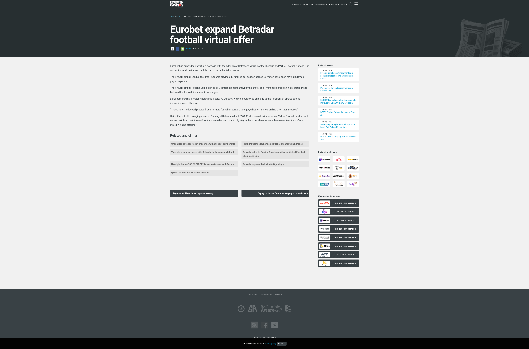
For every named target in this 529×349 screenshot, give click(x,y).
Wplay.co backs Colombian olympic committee (282, 193)
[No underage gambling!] (241, 308)
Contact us (252, 295)
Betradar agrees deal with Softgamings (263, 164)
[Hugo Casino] (353, 175)
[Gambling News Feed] (254, 325)
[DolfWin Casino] (324, 184)
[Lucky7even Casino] (353, 184)
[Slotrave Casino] (324, 159)
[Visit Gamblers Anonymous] (252, 308)
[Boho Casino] (339, 184)
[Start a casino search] (350, 4)
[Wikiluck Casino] (339, 167)
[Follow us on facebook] (264, 325)
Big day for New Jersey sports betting (193, 193)
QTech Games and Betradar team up (190, 172)
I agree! (281, 344)
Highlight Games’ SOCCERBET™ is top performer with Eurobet (203, 164)
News (344, 4)
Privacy (278, 295)
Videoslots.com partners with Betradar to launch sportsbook (202, 152)
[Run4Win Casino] (324, 167)
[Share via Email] (182, 49)
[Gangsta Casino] (353, 167)
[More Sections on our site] (356, 4)
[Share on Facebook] (177, 49)
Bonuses (308, 4)
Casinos (296, 4)
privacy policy (270, 343)
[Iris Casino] (339, 159)
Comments (321, 4)
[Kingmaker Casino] (324, 175)
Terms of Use (266, 295)
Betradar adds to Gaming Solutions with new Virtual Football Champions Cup (274, 154)
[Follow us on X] (274, 325)
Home (172, 16)
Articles (334, 4)
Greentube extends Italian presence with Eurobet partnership (203, 144)
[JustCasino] (339, 175)
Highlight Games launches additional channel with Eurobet (273, 144)
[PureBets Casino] (353, 159)
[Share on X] (172, 49)
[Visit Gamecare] (288, 308)
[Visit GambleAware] (271, 308)
